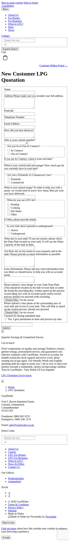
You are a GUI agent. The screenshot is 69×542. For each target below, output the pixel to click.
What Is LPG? (15, 24)
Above (14, 230)
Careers (12, 452)
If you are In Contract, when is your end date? (28, 158)
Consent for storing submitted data (22, 315)
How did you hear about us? (19, 130)
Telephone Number (14, 117)
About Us (13, 15)
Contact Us (14, 467)
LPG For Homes (17, 455)
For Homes (14, 18)
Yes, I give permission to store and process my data (35, 319)
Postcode (9, 110)
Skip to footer (31, 2)
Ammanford (14, 481)
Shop (11, 27)
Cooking (15, 207)
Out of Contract (19, 153)
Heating (15, 204)
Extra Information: (14, 268)
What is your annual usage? (19, 187)
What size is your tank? (16, 238)
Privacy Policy (15, 507)
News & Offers (16, 464)
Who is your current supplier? (19, 140)
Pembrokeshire (16, 478)
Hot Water (16, 211)
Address (8, 95)
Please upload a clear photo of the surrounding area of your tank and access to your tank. (32, 305)
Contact (5, 35)
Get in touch (24, 375)
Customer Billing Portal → (53, 65)
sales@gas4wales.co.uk (21, 425)
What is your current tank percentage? (24, 165)
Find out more (8, 528)
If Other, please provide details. (20, 219)
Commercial (17, 182)
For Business (15, 21)
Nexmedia (50, 516)
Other (14, 214)
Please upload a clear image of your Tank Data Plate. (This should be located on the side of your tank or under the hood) (34, 287)
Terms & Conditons (18, 504)
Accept (6, 537)
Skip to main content (12, 2)
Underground (18, 233)
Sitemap (12, 510)
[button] (5, 44)
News (11, 30)
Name (7, 89)
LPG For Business (18, 458)
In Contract (17, 150)
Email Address (11, 123)
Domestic (16, 179)
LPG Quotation (9, 375)
